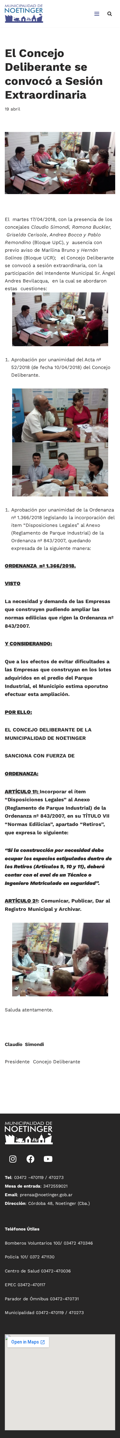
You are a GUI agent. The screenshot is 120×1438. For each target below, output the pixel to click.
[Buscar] (109, 13)
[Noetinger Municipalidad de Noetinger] (24, 13)
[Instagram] (13, 1159)
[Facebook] (30, 1159)
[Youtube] (48, 1159)
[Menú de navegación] (97, 14)
